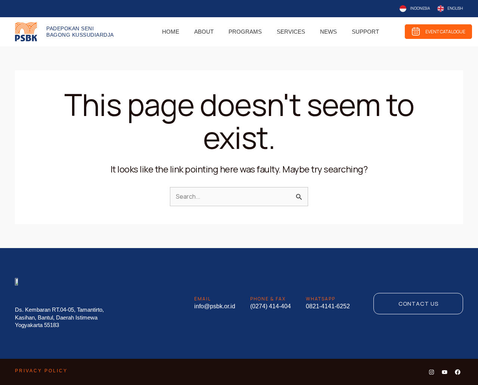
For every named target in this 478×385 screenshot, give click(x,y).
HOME (170, 31)
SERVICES (291, 31)
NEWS (328, 31)
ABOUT (204, 31)
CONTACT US (418, 304)
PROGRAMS (245, 31)
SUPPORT (365, 31)
